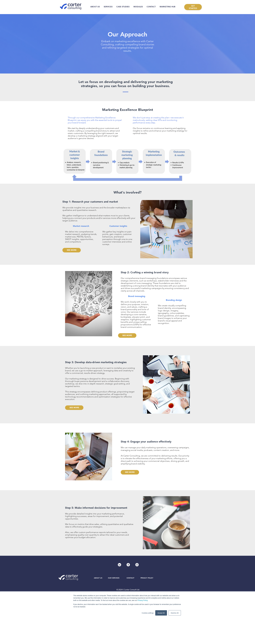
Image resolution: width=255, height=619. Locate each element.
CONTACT (151, 6)
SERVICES (108, 6)
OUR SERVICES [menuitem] (113, 578)
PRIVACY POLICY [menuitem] (147, 578)
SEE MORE (71, 250)
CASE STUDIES (122, 6)
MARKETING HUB (167, 6)
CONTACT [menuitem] (130, 578)
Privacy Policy (143, 600)
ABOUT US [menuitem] (98, 578)
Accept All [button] (161, 613)
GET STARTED (193, 7)
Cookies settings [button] (148, 613)
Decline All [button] (175, 613)
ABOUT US (95, 6)
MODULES (138, 6)
